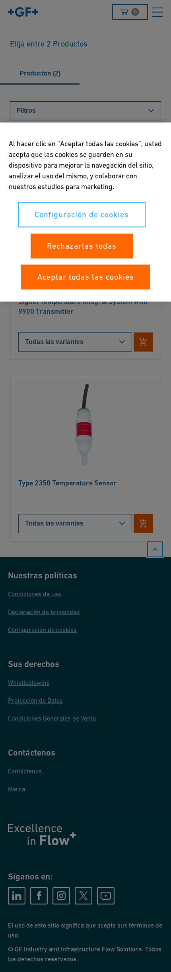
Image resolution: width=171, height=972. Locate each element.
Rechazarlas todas (82, 246)
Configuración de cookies (82, 214)
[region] (85, 211)
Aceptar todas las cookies (85, 276)
